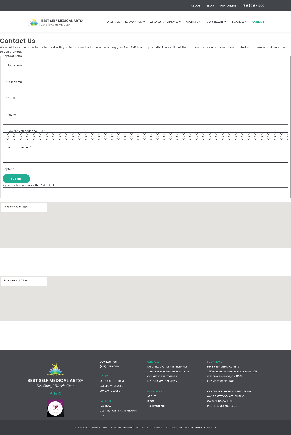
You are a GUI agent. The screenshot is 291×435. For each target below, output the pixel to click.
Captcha (8, 169)
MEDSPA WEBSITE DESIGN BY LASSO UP (197, 427)
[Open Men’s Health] (225, 22)
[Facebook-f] (51, 393)
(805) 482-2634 (227, 406)
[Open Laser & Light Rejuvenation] (144, 22)
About (195, 5)
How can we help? (19, 147)
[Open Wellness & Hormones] (180, 22)
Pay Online (228, 5)
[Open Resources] (246, 22)
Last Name (14, 81)
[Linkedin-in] (55, 393)
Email (10, 98)
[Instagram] (59, 393)
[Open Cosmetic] (200, 22)
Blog (210, 5)
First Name (14, 65)
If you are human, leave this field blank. (29, 185)
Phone (11, 114)
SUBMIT (16, 178)
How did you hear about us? (25, 130)
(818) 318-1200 (225, 381)
